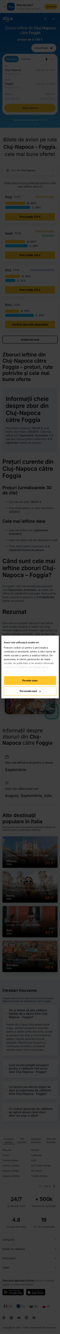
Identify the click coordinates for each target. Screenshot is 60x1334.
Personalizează (28, 691)
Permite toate (29, 680)
